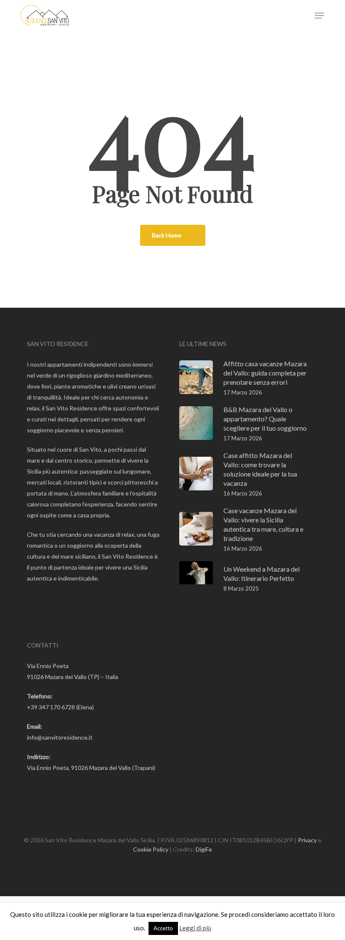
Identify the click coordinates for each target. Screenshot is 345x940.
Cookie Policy (150, 849)
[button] (319, 15)
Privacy (307, 840)
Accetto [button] (163, 928)
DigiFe (204, 849)
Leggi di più (195, 928)
